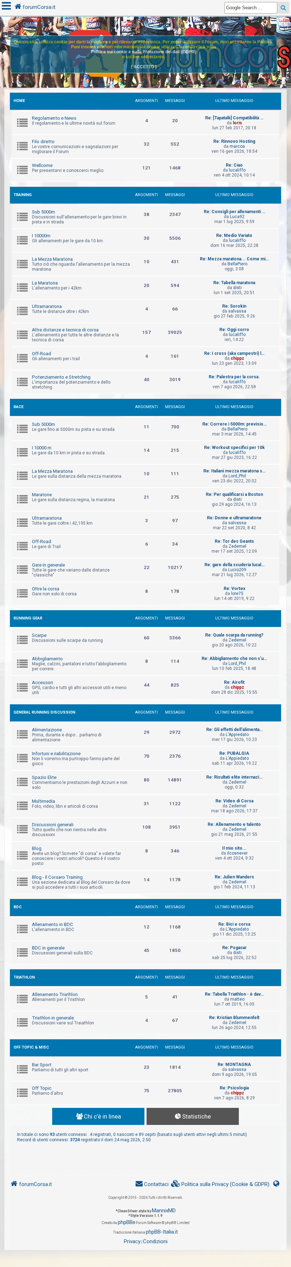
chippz (237, 358)
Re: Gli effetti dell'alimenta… (234, 729)
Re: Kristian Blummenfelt (234, 1017)
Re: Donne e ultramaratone (234, 517)
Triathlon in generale (53, 1017)
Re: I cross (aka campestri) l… (234, 353)
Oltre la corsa (45, 588)
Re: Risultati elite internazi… (234, 777)
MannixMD (164, 1210)
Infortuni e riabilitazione (56, 753)
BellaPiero (237, 263)
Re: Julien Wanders (234, 877)
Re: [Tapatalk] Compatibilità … (234, 117)
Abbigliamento (47, 658)
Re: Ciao (234, 165)
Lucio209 (237, 569)
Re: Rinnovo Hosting (234, 141)
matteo (237, 999)
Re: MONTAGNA (234, 1064)
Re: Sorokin (234, 306)
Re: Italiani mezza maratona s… (234, 471)
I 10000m (41, 235)
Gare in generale (48, 565)
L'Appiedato (237, 734)
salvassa (237, 311)
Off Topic (41, 1088)
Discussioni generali (52, 824)
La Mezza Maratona (52, 259)
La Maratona (45, 283)
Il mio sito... (234, 848)
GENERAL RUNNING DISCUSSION (44, 712)
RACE (18, 407)
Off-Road (41, 353)
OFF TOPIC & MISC (31, 1047)
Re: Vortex (234, 588)
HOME (19, 100)
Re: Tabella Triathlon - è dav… (234, 994)
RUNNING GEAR (27, 618)
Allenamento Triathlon (55, 994)
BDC (17, 907)
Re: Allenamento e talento (234, 824)
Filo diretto (43, 141)
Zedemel (237, 546)
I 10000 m (41, 447)
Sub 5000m (43, 212)
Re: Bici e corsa (234, 924)
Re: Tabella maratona (234, 282)
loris (237, 122)
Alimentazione (47, 729)
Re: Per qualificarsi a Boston (234, 494)
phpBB (125, 1222)
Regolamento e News (54, 118)
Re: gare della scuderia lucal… (234, 564)
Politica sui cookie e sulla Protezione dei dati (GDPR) (143, 51)
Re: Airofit (234, 682)
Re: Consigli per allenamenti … (234, 211)
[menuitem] (220, 1184)
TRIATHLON (24, 977)
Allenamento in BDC (52, 924)
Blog (37, 848)
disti (237, 287)
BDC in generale (48, 948)
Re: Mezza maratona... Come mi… (234, 258)
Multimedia (43, 801)
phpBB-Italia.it (162, 1232)
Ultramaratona (47, 306)
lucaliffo (237, 170)
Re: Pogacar (234, 947)
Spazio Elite (44, 777)
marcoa (237, 146)
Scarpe (39, 635)
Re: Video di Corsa (234, 800)
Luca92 (237, 216)
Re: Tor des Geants (234, 541)
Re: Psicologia (234, 1087)
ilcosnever (237, 853)
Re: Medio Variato (234, 235)
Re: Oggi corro (234, 329)
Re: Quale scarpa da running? (234, 635)
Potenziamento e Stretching (61, 377)
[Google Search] (283, 7)
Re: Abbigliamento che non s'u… (234, 658)
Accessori (42, 682)
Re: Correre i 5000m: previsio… (234, 424)
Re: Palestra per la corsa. (234, 376)
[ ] (144, 66)
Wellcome (42, 165)
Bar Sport (41, 1064)
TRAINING (22, 195)
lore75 (237, 593)
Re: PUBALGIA (234, 753)
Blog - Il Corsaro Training (57, 877)
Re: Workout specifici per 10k (234, 447)
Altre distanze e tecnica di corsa (65, 329)
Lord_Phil (237, 475)
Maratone (42, 494)
